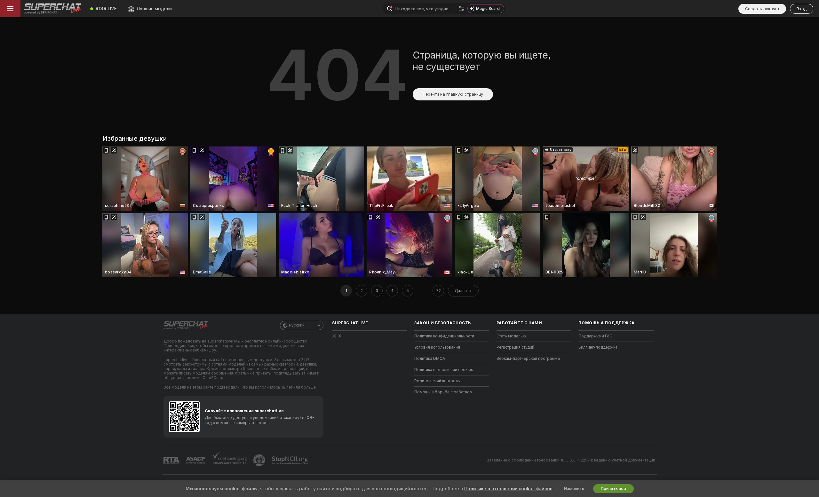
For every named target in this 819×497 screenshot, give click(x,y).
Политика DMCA (429, 358)
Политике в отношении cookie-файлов (508, 488)
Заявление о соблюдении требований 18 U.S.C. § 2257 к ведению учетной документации (571, 460)
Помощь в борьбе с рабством (443, 392)
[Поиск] (461, 8)
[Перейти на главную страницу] (52, 8)
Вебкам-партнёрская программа (528, 358)
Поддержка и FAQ (595, 336)
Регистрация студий (515, 347)
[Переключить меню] (10, 8)
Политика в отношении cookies (443, 369)
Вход (802, 8)
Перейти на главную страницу (453, 94)
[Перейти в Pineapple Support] (259, 460)
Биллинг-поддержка (597, 347)
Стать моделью (511, 336)
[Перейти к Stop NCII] (290, 460)
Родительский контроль (437, 381)
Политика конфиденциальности (444, 336)
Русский (297, 325)
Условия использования (437, 347)
